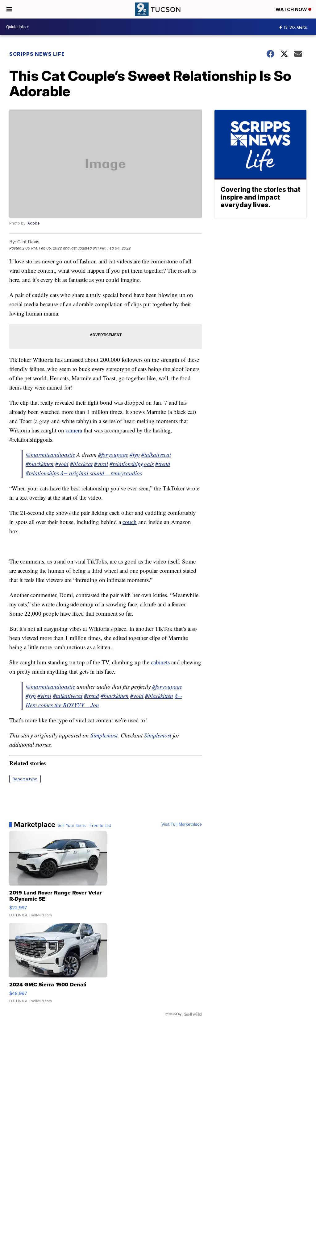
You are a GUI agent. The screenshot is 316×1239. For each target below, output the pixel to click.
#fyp (135, 454)
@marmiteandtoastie (50, 454)
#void (62, 464)
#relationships (42, 473)
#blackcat (81, 464)
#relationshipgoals (132, 464)
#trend (162, 464)
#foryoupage (113, 454)
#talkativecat (156, 454)
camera (74, 430)
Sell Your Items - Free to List (84, 826)
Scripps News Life (37, 54)
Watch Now (292, 9)
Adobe (33, 223)
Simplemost (104, 735)
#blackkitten (40, 464)
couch (130, 522)
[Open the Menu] (9, 9)
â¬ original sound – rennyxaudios (101, 473)
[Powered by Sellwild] (193, 1014)
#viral (101, 464)
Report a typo (25, 779)
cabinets (160, 662)
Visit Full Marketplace (181, 824)
